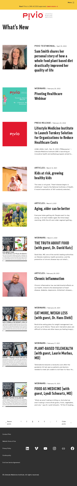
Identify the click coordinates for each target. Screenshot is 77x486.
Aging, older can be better (52, 208)
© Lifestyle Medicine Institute (13, 475)
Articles (39, 168)
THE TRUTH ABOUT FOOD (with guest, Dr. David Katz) (53, 245)
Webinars (40, 88)
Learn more (51, 6)
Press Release (42, 123)
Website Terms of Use (9, 441)
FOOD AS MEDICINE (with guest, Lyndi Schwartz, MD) (53, 391)
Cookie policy (7, 455)
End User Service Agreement (11, 462)
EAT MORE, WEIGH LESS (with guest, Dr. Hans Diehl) (53, 315)
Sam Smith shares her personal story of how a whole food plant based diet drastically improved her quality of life (53, 60)
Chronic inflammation (49, 278)
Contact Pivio (7, 434)
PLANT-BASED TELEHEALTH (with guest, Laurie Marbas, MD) (53, 353)
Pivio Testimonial (44, 46)
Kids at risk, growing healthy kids (48, 175)
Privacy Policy (7, 448)
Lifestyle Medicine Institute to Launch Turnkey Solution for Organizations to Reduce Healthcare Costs (53, 135)
